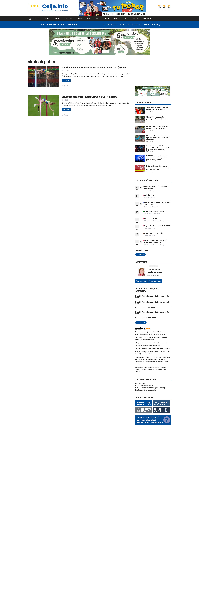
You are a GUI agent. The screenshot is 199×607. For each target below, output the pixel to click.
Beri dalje (66, 80)
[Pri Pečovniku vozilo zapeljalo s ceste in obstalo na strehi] (140, 129)
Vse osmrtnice (141, 281)
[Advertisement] (150, 72)
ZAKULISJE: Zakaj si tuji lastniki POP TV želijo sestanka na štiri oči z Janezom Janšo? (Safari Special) (151, 369)
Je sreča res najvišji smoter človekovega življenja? (152, 348)
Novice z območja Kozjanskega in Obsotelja (150, 388)
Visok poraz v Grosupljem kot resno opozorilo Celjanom (157, 108)
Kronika (117, 19)
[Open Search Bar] (168, 18)
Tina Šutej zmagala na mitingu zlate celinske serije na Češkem (94, 67)
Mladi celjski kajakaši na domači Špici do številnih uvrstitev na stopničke (158, 137)
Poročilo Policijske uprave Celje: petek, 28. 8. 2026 (152, 297)
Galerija (46, 19)
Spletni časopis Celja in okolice (30, 18)
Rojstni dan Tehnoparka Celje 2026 (157, 226)
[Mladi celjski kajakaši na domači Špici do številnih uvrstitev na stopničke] (140, 138)
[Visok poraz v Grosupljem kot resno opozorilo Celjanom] (140, 110)
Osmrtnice (135, 19)
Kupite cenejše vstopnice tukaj (145, 390)
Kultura (80, 19)
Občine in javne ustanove (144, 385)
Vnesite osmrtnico (155, 281)
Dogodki (37, 19)
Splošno (107, 19)
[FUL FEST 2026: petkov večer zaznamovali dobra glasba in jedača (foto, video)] (140, 158)
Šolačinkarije (149, 195)
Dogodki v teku (141, 250)
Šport (126, 19)
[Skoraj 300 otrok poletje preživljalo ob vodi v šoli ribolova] (140, 119)
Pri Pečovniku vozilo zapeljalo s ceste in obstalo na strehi (157, 127)
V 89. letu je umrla (153, 269)
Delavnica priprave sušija (153, 233)
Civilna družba (140, 383)
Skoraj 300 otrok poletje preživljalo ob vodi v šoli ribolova (158, 118)
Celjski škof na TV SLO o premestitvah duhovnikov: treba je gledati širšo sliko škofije (158, 147)
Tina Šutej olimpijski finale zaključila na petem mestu (89, 96)
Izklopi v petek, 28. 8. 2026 (145, 308)
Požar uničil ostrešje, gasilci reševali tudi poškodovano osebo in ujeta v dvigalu (158, 168)
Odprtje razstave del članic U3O (156, 211)
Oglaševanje (147, 19)
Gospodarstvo (69, 19)
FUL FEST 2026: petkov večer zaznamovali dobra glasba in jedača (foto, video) (157, 158)
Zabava (89, 19)
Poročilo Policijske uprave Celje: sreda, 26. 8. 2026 (152, 313)
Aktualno (56, 19)
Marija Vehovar (154, 272)
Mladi (98, 19)
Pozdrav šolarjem (150, 218)
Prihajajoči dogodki (146, 180)
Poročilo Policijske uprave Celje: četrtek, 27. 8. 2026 (152, 303)
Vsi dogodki (140, 254)
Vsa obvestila (141, 323)
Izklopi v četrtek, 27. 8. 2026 (145, 318)
